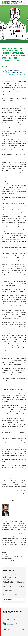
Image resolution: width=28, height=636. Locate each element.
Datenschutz (12, 634)
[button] (24, 2)
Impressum (5, 634)
